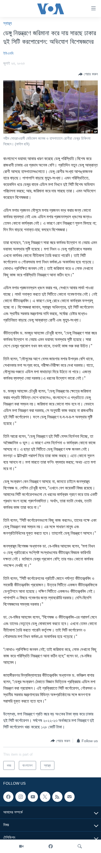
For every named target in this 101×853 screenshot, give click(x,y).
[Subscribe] (69, 797)
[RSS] (57, 797)
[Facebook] (51, 846)
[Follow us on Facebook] (8, 797)
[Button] (88, 74)
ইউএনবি (8, 53)
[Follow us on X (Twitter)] (45, 797)
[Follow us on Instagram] (20, 797)
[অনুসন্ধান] (80, 846)
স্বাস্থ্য (7, 23)
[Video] (21, 846)
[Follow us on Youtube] (33, 797)
